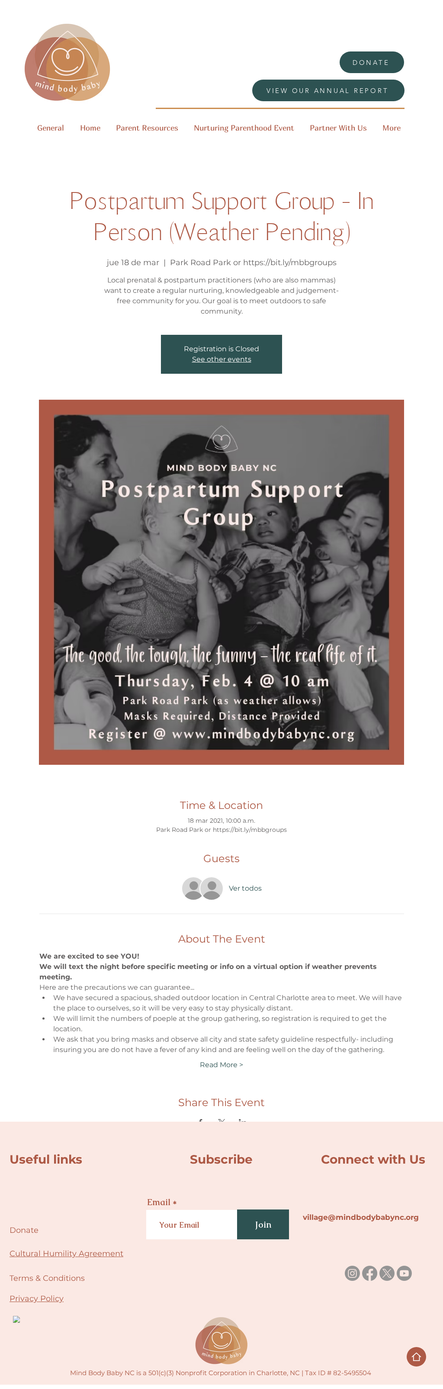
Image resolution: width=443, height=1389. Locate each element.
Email (158, 1202)
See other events (221, 359)
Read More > (221, 1065)
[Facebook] (369, 1273)
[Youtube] (404, 1273)
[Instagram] (352, 1273)
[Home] (416, 1357)
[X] (387, 1273)
